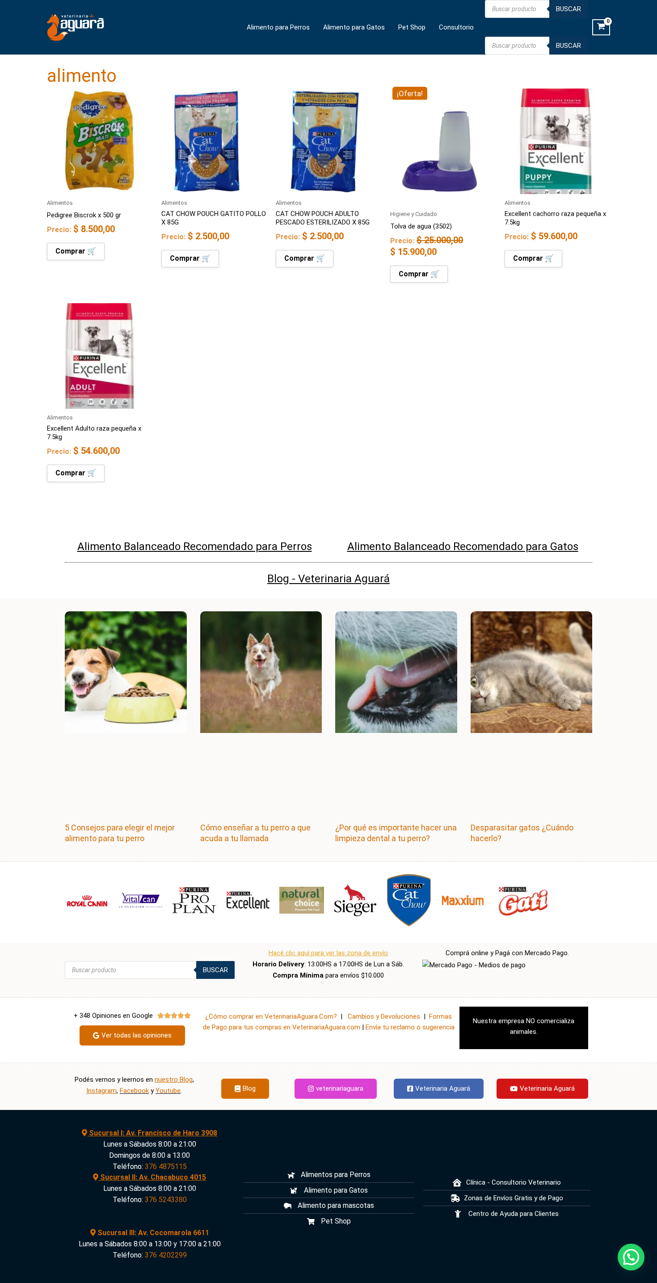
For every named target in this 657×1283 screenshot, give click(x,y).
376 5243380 (166, 1199)
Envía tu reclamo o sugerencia (410, 1027)
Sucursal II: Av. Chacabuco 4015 (152, 1177)
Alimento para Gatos (354, 27)
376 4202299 (166, 1255)
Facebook (134, 1091)
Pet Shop (411, 27)
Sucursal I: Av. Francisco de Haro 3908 (152, 1133)
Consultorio (456, 27)
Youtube (168, 1091)
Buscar (568, 9)
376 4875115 (166, 1166)
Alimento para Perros (278, 27)
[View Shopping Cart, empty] (601, 27)
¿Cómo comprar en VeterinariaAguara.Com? (271, 1016)
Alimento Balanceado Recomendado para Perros (194, 546)
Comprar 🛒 (75, 251)
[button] (631, 1257)
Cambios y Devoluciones (384, 1016)
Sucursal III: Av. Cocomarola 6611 (152, 1232)
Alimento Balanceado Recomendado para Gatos (462, 546)
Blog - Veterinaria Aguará (328, 578)
